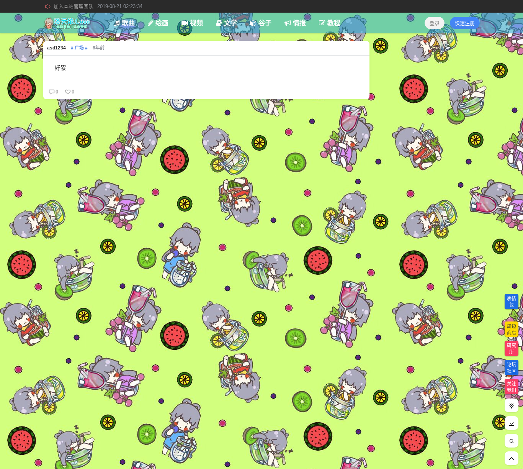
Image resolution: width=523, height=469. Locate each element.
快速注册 (465, 23)
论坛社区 (511, 368)
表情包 (511, 302)
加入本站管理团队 (98, 6)
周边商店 (511, 330)
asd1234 (56, 48)
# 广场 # (79, 48)
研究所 (511, 349)
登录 (435, 23)
